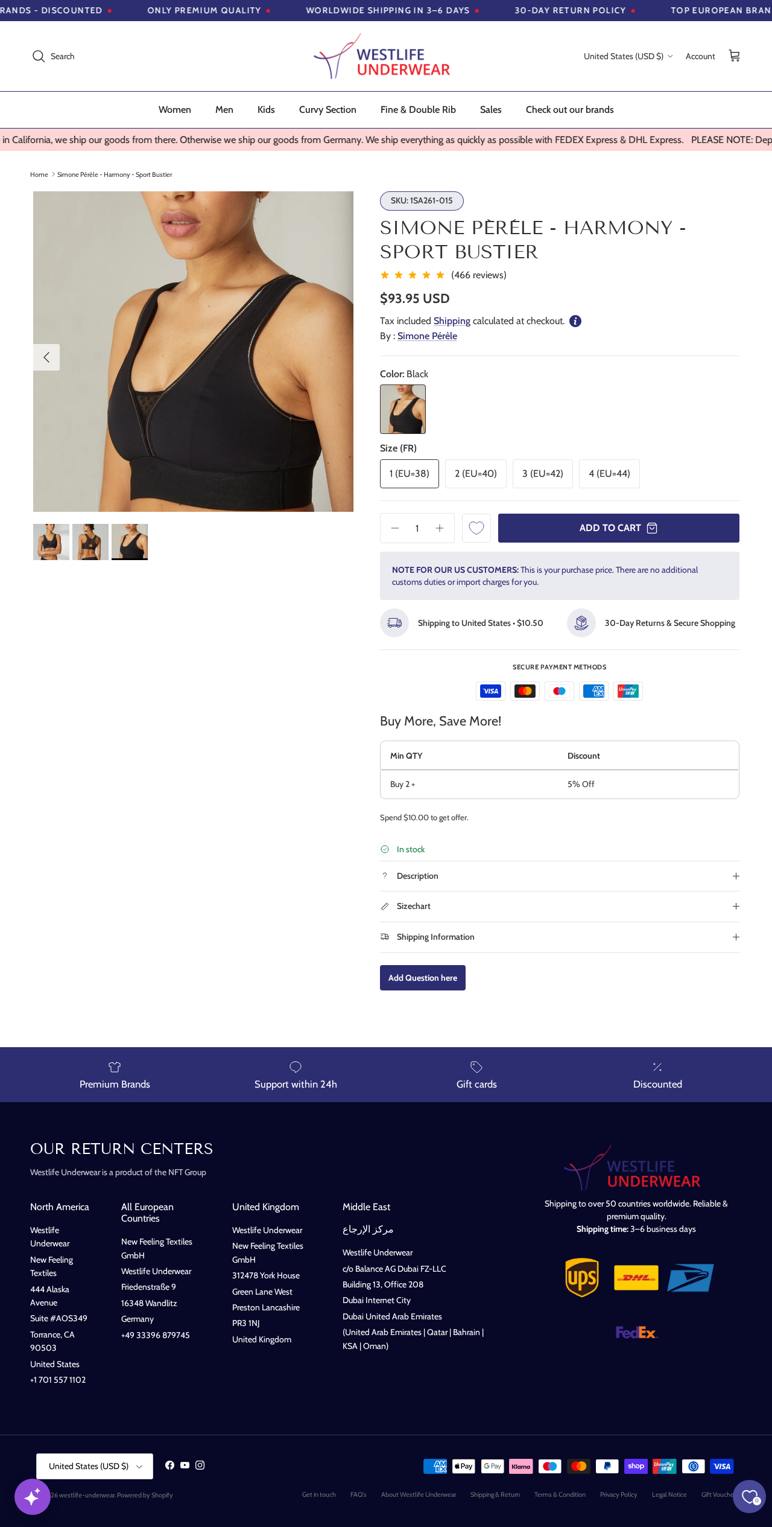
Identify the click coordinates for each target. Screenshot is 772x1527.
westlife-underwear (87, 1495)
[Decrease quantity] (391, 528)
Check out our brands (570, 109)
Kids (266, 109)
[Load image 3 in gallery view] (193, 351)
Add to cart (610, 528)
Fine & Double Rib (418, 109)
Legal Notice (669, 1494)
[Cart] (734, 56)
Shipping (452, 321)
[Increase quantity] (444, 528)
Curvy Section (327, 109)
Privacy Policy (619, 1494)
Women (175, 109)
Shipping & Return (495, 1494)
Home (39, 174)
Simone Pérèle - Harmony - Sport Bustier (114, 174)
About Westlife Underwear (418, 1494)
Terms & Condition (560, 1494)
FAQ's (358, 1494)
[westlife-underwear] (386, 56)
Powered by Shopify (145, 1495)
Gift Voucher (718, 1494)
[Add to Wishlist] (476, 528)
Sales (491, 109)
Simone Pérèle (427, 336)
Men (224, 109)
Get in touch (319, 1494)
